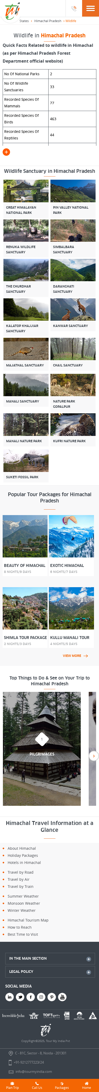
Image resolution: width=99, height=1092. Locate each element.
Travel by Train (21, 886)
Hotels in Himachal (24, 862)
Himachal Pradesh (47, 21)
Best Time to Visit (23, 934)
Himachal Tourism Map (28, 920)
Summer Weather (23, 896)
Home (86, 1087)
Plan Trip (12, 1087)
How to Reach (20, 927)
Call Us (37, 1087)
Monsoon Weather (24, 903)
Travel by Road (21, 872)
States (24, 21)
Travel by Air (19, 879)
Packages (62, 1087)
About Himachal (22, 848)
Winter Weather (22, 910)
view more (72, 656)
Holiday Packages (23, 855)
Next (94, 756)
